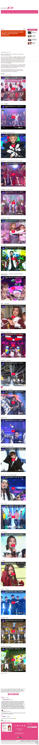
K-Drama (17, 12)
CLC (21, 689)
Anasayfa (3, 12)
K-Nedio (21, 12)
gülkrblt (4, 52)
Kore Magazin (14, 740)
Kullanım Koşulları (29, 741)
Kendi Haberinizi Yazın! (23, 741)
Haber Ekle (34, 12)
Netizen (26, 12)
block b (15, 689)
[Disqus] (13, 708)
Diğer (30, 12)
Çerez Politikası (23, 740)
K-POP (13, 12)
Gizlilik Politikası (34, 740)
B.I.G (7, 689)
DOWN (37, 743)
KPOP (11, 740)
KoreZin (8, 740)
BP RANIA (18, 689)
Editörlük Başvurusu (28, 740)
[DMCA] (19, 737)
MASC (22, 690)
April (5, 689)
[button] (2, 387)
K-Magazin (8, 12)
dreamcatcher (9, 690)
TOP (37, 739)
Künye (33, 741)
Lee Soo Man (18, 690)
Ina (13, 690)
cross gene (5, 690)
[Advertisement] (19, 21)
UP (37, 741)
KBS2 (15, 690)
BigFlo (13, 689)
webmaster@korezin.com (19, 733)
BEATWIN (9, 689)
